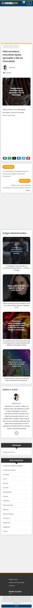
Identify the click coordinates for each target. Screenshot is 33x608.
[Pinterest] (28, 158)
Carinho (6, 488)
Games (5, 496)
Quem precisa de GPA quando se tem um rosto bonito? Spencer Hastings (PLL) (16, 306)
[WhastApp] (9, 158)
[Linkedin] (19, 158)
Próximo (24, 181)
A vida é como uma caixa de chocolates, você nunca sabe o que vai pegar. (17, 187)
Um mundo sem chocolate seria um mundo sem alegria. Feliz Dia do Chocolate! (15, 173)
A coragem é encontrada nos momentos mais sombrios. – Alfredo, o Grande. (16, 268)
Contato (11, 586)
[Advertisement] (16, 25)
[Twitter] (14, 158)
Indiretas (6, 501)
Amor (5, 479)
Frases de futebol (9, 470)
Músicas (6, 510)
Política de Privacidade (16, 582)
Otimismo (6, 518)
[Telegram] (23, 158)
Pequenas (6, 523)
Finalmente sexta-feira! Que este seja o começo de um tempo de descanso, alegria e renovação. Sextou (16, 343)
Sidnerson (12, 67)
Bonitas (5, 483)
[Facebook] (5, 158)
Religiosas (6, 527)
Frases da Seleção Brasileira (13, 466)
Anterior (9, 167)
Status (5, 531)
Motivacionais (8, 505)
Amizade (6, 474)
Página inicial (13, 579)
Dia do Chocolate (11, 47)
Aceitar (17, 606)
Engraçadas (7, 492)
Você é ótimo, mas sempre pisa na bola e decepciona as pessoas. (16, 379)
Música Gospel (8, 514)
